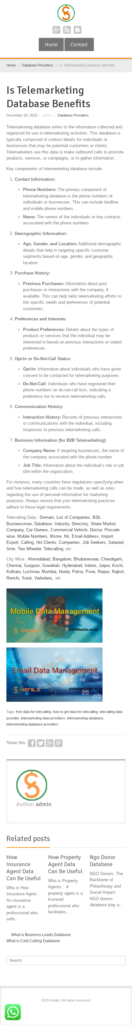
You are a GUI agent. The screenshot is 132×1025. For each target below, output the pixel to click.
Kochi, (118, 565)
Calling (27, 542)
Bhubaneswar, (87, 559)
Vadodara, (43, 578)
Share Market (103, 523)
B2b (96, 517)
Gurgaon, (32, 565)
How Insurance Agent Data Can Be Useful (23, 868)
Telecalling (53, 548)
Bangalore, (62, 559)
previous (115, 839)
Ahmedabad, (39, 559)
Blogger (77, 30)
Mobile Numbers (32, 536)
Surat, (27, 578)
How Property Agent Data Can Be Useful (65, 864)
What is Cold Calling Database (33, 941)
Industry (61, 523)
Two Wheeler (29, 548)
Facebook (32, 743)
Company (15, 529)
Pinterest (58, 743)
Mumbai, (50, 571)
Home (51, 44)
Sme (10, 548)
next (122, 839)
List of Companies (73, 517)
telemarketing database (85, 718)
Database (43, 523)
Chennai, (14, 565)
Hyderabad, (72, 565)
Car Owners (37, 529)
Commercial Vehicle (69, 529)
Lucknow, (31, 571)
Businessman (19, 523)
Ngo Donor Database (102, 861)
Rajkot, (118, 571)
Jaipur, (105, 565)
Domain (47, 517)
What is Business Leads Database (41, 935)
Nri (66, 536)
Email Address (85, 536)
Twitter (41, 743)
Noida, (65, 571)
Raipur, (104, 571)
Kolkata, (14, 571)
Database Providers (73, 115)
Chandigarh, (112, 559)
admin (44, 804)
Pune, (91, 571)
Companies (69, 542)
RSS (67, 30)
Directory (80, 523)
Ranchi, (13, 578)
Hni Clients (46, 542)
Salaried (115, 542)
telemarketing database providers (32, 724)
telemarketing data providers (43, 718)
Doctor (96, 529)
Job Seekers (94, 542)
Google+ (56, 30)
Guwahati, (51, 565)
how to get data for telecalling (75, 712)
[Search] (121, 960)
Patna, (78, 571)
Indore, (91, 565)
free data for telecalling (33, 712)
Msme (56, 536)
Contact (79, 44)
